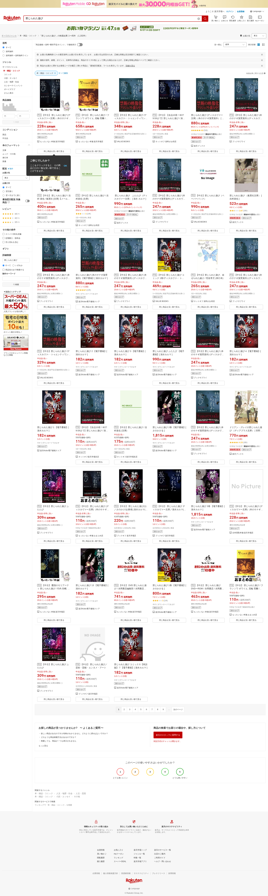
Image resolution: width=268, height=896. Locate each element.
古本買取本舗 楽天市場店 (242, 533)
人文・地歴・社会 (64, 793)
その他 (77, 796)
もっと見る (43, 746)
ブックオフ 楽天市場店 (126, 536)
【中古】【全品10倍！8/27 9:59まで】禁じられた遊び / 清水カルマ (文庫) (169, 118)
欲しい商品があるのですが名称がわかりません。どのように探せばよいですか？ (74, 733)
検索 (17, 122)
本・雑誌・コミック (44, 793)
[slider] (2, 111)
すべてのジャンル (9, 36)
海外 (11, 169)
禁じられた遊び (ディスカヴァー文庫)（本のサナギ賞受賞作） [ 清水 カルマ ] (207, 118)
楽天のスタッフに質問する (168, 735)
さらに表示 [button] (8, 93)
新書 (4, 161)
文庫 (4, 150)
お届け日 (6, 183)
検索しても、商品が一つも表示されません (58, 741)
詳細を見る (130, 66)
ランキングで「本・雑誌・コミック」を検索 (53, 805)
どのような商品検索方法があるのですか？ (58, 737)
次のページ (178, 709)
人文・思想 (81, 793)
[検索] (205, 19)
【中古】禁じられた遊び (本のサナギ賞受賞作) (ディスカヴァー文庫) (246, 118)
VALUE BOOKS (123, 142)
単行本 (5, 158)
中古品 (5, 138)
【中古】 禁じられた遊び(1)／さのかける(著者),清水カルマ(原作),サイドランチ (130, 509)
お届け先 (6, 173)
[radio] (3, 47)
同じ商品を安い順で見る (54, 151)
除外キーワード (9, 274)
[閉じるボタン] (262, 54)
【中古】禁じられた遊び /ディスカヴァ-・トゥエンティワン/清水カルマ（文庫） (130, 118)
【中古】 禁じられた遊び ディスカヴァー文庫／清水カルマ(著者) (169, 509)
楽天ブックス (199, 146)
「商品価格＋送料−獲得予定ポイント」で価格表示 (55, 45)
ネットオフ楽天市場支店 (88, 457)
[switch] (27, 201)
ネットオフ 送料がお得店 (165, 142)
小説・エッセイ (63, 796)
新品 (4, 134)
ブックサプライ (238, 142)
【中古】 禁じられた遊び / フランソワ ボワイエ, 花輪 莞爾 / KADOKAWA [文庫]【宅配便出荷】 (246, 588)
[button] (257, 12)
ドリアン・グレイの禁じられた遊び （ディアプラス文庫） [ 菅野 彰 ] (246, 430)
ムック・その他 (9, 154)
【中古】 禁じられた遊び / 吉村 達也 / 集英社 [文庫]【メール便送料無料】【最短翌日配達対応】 (54, 198)
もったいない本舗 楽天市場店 (52, 142)
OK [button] (65, 165)
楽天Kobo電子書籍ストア (89, 302)
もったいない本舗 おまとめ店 (90, 536)
